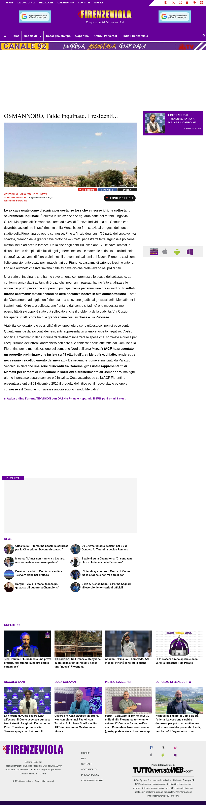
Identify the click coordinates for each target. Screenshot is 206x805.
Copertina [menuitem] (82, 35)
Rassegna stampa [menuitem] (58, 35)
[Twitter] (173, 3)
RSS (83, 758)
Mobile (85, 753)
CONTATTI (84, 2)
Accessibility (89, 769)
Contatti (86, 764)
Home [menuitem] (15, 35)
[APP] (154, 251)
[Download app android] (194, 3)
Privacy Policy (90, 775)
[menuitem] (5, 36)
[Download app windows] (201, 3)
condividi (106, 190)
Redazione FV (15, 197)
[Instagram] (180, 3)
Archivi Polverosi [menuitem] (105, 35)
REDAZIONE (46, 2)
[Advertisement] (173, 416)
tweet (126, 190)
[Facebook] (166, 3)
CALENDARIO (66, 2)
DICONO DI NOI (26, 2)
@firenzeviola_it (42, 197)
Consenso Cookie (92, 780)
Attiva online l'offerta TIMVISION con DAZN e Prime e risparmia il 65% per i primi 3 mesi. (66, 398)
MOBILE (98, 2)
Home (9, 2)
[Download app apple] (187, 3)
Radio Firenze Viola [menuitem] (135, 35)
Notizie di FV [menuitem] (32, 35)
